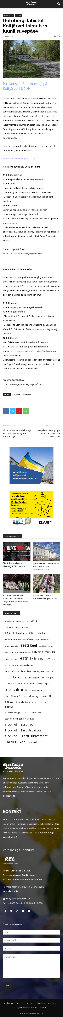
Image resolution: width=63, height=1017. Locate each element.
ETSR (41, 659)
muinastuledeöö (36, 690)
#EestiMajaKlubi (22, 622)
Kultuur (18, 15)
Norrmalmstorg (30, 696)
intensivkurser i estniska (18, 671)
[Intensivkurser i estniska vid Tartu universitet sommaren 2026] (46, 551)
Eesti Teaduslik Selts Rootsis (17, 652)
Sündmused (8, 1003)
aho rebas (44, 639)
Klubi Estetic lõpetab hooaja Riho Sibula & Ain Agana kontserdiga (17, 433)
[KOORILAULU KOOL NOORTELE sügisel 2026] (46, 583)
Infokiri (43, 1007)
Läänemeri (10, 683)
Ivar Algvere (38, 671)
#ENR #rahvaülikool (17, 627)
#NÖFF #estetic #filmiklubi (25, 633)
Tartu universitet (35, 736)
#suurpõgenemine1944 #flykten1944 (22, 639)
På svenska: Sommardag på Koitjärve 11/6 (25, 86)
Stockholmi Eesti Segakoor (23, 730)
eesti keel (29, 645)
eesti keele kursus (46, 646)
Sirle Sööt (36, 712)
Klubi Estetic (14, 677)
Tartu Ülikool (15, 742)
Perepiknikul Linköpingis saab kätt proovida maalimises (48, 433)
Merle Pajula (44, 683)
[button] (5, 4)
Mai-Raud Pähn (27, 683)
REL (51, 696)
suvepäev (27, 394)
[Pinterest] (19, 411)
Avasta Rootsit (8, 15)
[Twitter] (13, 411)
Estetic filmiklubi (43, 652)
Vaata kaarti (10, 891)
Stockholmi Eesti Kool (19, 724)
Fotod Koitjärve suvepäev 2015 (19, 158)
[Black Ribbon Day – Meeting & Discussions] (16, 551)
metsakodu (16, 689)
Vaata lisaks (10, 836)
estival (7, 659)
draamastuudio (11, 646)
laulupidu (50, 677)
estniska (28, 658)
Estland (14, 659)
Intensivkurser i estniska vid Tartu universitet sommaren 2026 (46, 566)
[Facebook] (6, 411)
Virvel (32, 742)
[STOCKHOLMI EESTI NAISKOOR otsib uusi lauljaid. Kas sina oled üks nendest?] (16, 583)
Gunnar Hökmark (11, 665)
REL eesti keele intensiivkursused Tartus (26, 704)
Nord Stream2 (12, 696)
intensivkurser (26, 665)
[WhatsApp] (26, 411)
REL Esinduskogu (12, 712)
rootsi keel (26, 713)
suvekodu (12, 736)
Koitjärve (16, 394)
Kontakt (30, 1003)
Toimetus (20, 1003)
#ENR (33, 621)
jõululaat (49, 671)
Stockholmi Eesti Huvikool (20, 718)
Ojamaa (44, 696)
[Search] (59, 4)
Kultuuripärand (34, 677)
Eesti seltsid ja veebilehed (46, 1003)
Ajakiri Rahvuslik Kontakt (27, 1007)
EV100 (51, 659)
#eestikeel (9, 621)
